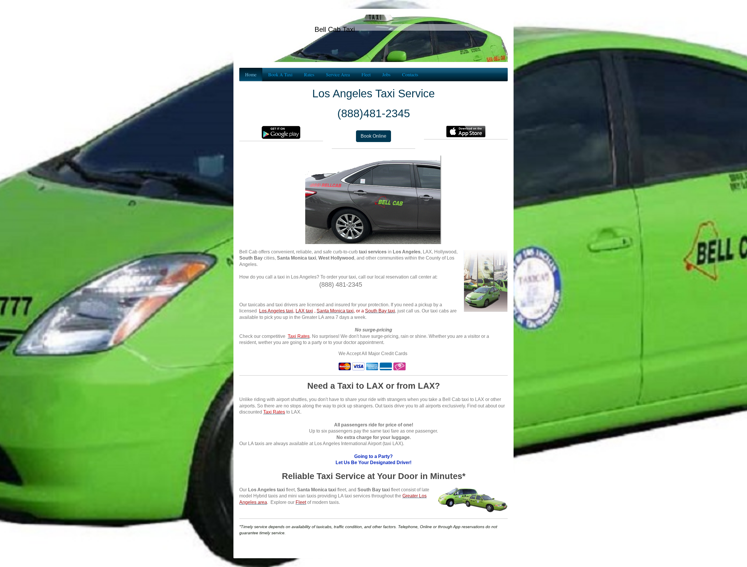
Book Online (373, 136)
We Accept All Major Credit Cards (372, 353)
